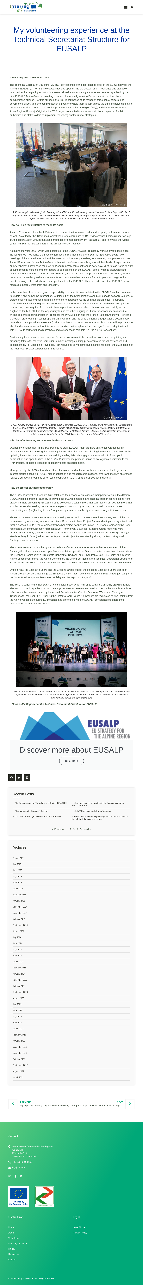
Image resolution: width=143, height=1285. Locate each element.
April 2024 (17, 955)
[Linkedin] (21, 1176)
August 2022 (18, 1071)
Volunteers (13, 1238)
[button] (126, 7)
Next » (87, 829)
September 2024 (20, 925)
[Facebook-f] (15, 1176)
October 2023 (19, 986)
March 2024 (18, 961)
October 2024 (19, 919)
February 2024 (19, 967)
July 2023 (17, 1004)
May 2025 (17, 876)
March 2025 (18, 888)
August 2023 (18, 998)
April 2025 (17, 882)
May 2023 (17, 1016)
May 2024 (17, 949)
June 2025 (17, 870)
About (11, 1233)
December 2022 (20, 1047)
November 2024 (20, 913)
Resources (13, 1254)
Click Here (71, 761)
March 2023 (18, 1028)
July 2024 (17, 937)
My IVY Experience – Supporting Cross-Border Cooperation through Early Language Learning (100, 817)
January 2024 (19, 974)
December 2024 (20, 907)
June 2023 (17, 1010)
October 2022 (19, 1059)
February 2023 (19, 1035)
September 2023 (20, 992)
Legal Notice (79, 1227)
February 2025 (19, 894)
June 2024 (17, 943)
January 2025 (19, 901)
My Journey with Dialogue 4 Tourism (31, 811)
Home (11, 1227)
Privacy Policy (80, 1233)
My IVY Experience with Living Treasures (92, 811)
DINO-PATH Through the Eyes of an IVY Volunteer (37, 816)
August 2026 (18, 858)
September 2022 (20, 1065)
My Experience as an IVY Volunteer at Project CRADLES (40, 803)
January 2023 (19, 1041)
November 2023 (20, 980)
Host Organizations (17, 1243)
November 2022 (20, 1053)
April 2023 (17, 1022)
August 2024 (18, 931)
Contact (12, 1259)
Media (11, 1249)
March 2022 (18, 1077)
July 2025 (17, 864)
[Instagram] (9, 1176)
